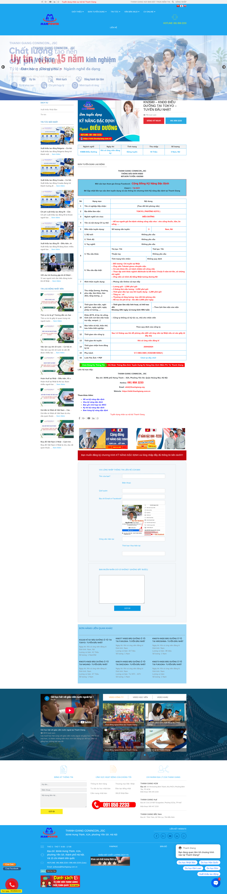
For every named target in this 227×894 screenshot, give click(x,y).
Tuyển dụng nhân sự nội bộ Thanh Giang (79, 2)
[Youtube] (50, 2)
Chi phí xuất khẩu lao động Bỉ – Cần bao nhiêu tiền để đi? (56, 213)
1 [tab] (144, 755)
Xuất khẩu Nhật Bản (49, 109)
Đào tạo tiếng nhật (123, 788)
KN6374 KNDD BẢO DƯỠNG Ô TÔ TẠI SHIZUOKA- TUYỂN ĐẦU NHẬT (131, 663)
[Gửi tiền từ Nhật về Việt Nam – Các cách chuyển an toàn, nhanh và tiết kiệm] (57, 397)
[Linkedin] (54, 2)
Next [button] (224, 67)
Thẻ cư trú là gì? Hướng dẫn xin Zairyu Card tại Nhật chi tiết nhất (57, 316)
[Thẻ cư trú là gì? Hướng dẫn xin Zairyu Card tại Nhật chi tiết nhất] (57, 302)
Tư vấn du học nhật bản (100, 788)
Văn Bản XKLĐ (131, 12)
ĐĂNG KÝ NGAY (154, 121)
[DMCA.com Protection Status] (48, 871)
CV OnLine (148, 12)
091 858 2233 (176, 121)
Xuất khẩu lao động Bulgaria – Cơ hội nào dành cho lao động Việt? (56, 149)
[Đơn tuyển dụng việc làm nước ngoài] (113, 67)
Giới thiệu (77, 12)
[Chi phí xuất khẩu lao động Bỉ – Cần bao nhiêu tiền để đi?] (57, 199)
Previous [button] (3, 67)
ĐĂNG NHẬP (181, 2)
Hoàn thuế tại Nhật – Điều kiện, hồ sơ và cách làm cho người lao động (56, 379)
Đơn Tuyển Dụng (96, 12)
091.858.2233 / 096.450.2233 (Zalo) (71, 863)
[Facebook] (42, 2)
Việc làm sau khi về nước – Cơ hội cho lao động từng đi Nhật (57, 348)
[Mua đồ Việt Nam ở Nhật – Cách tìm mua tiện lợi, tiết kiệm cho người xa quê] (57, 429)
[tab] (116, 697)
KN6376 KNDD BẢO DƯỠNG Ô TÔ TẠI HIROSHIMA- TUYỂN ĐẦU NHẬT (167, 639)
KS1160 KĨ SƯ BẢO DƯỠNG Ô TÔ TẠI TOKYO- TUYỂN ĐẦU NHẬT (95, 641)
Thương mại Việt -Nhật (125, 784)
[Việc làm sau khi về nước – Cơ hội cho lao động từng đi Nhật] (57, 334)
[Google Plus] (46, 2)
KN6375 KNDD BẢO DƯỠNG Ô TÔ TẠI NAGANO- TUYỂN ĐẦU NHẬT (94, 663)
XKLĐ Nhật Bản (121, 793)
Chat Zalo (9, 864)
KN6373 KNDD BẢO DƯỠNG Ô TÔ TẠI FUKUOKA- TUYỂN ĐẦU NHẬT (167, 663)
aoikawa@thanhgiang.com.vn (65, 867)
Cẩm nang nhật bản (99, 793)
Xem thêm (56, 154)
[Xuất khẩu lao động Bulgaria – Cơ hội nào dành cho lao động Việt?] (57, 136)
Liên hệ (113, 27)
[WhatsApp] (58, 2)
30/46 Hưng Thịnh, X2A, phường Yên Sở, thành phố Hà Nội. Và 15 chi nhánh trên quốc (66, 855)
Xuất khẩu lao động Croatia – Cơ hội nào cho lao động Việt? (56, 181)
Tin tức (114, 12)
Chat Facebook (11, 868)
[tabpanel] (123, 728)
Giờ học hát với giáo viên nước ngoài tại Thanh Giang (63, 730)
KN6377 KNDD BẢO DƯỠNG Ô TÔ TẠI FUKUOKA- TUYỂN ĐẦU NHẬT (130, 639)
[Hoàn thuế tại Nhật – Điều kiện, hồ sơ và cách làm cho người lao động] (57, 366)
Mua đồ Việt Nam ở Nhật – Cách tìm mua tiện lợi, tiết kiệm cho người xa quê (57, 443)
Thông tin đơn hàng (99, 784)
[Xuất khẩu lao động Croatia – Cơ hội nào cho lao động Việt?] (57, 167)
